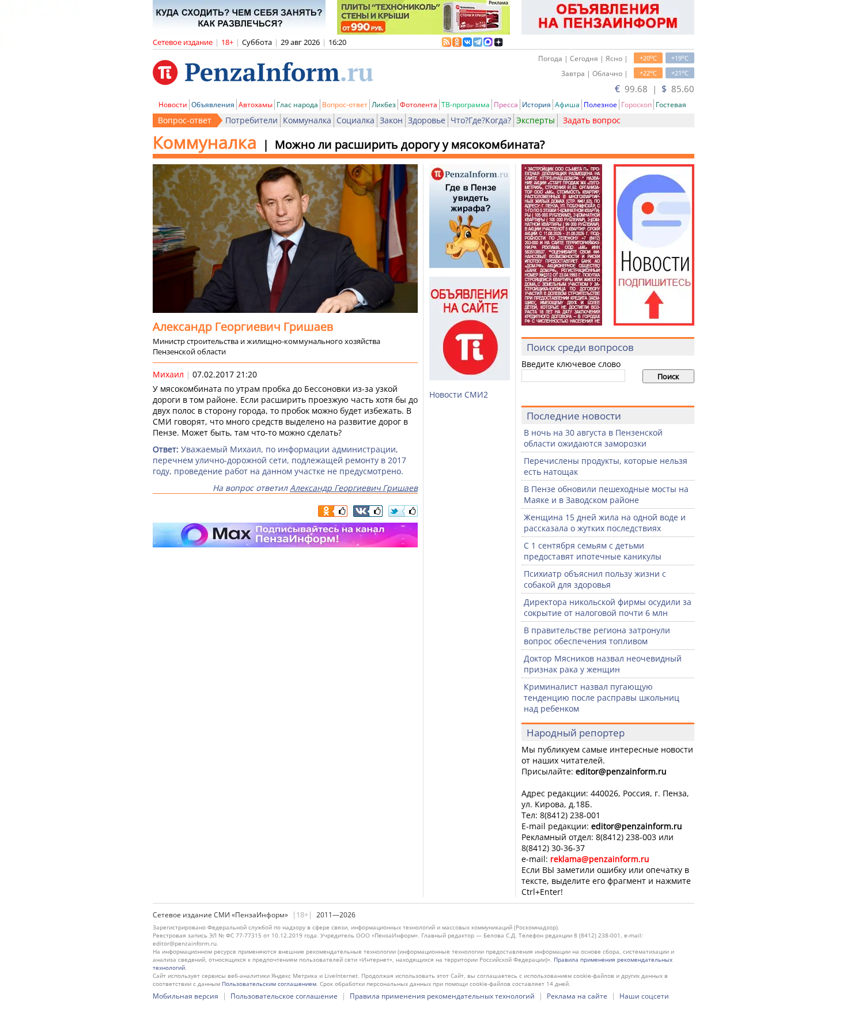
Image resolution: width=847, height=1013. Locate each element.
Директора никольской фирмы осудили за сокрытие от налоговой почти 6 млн (607, 607)
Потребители (251, 120)
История (536, 104)
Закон (391, 120)
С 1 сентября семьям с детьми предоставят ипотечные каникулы (592, 551)
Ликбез (384, 104)
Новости (172, 104)
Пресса (506, 104)
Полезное (600, 104)
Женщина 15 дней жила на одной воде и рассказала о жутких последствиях (605, 523)
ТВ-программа (465, 104)
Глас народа (297, 104)
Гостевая (671, 104)
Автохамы (256, 104)
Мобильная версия (185, 996)
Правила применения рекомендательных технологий (442, 996)
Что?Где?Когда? (481, 120)
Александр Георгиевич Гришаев (354, 487)
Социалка (355, 120)
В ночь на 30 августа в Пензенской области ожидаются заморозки (593, 438)
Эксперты (535, 120)
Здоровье (426, 120)
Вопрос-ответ (345, 104)
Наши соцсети (644, 996)
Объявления (213, 104)
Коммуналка (307, 120)
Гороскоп (636, 104)
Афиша (567, 104)
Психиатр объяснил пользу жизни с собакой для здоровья (595, 579)
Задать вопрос (592, 120)
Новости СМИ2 (458, 394)
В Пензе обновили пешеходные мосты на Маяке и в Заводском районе (606, 494)
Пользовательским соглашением (269, 984)
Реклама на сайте (577, 996)
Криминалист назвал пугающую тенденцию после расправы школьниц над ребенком (601, 697)
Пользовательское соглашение (284, 996)
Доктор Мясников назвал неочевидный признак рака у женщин (603, 664)
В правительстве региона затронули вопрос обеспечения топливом (597, 636)
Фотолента (418, 104)
